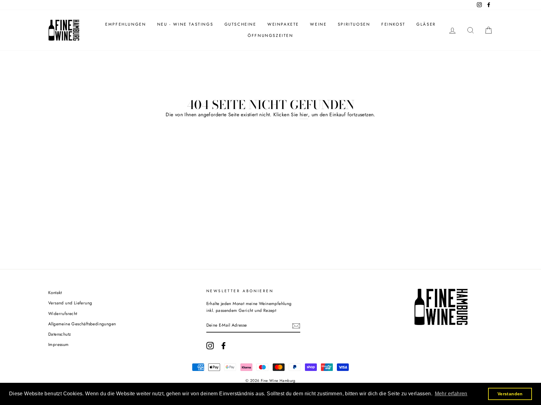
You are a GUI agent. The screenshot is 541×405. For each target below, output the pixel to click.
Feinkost (393, 24)
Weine (318, 24)
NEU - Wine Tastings (185, 24)
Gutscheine (240, 24)
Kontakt (55, 292)
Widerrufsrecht (62, 313)
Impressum (58, 344)
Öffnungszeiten (270, 35)
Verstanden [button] (510, 393)
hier (304, 114)
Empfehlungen (125, 24)
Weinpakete (283, 24)
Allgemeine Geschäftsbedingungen (82, 324)
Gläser (426, 24)
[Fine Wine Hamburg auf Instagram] (210, 345)
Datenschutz (59, 334)
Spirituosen (354, 24)
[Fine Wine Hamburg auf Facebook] (223, 345)
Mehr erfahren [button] (451, 393)
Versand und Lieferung (70, 303)
